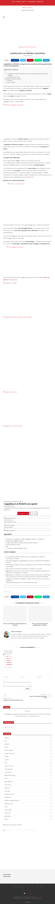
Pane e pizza (28, 785)
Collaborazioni (32, 1)
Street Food (28, 813)
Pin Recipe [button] (34, 513)
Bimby (28, 747)
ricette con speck (7, 591)
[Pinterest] (27, 887)
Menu (28, 778)
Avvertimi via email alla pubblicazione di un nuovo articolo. (18, 686)
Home (13, 1)
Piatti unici (28, 788)
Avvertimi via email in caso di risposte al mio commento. (17, 682)
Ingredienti (10, 80)
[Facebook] (13, 887)
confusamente (38, 897)
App (28, 741)
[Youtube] (37, 887)
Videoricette (28, 816)
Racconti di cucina (28, 794)
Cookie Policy (6, 876)
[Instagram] (23, 887)
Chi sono (18, 1)
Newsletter (40, 1)
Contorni (28, 759)
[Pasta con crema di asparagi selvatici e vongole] (15, 614)
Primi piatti (28, 791)
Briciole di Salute (28, 750)
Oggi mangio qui (28, 781)
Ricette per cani (28, 803)
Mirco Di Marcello (28, 55)
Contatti (24, 1)
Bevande (28, 744)
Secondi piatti (28, 810)
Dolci (28, 763)
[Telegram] (41, 887)
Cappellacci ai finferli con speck (13, 79)
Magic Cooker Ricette (28, 775)
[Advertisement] (27, 32)
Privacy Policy (7, 874)
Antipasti (28, 737)
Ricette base (28, 797)
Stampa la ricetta (23, 513)
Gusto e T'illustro (28, 766)
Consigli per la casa (28, 753)
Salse (28, 806)
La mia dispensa (28, 769)
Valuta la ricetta (8, 651)
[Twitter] (18, 887)
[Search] (51, 17)
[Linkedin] (32, 887)
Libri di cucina (28, 772)
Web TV (28, 819)
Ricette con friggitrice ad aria (28, 800)
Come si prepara (11, 82)
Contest (28, 756)
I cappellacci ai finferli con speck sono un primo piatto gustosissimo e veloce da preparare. (28, 74)
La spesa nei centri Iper (14, 77)
